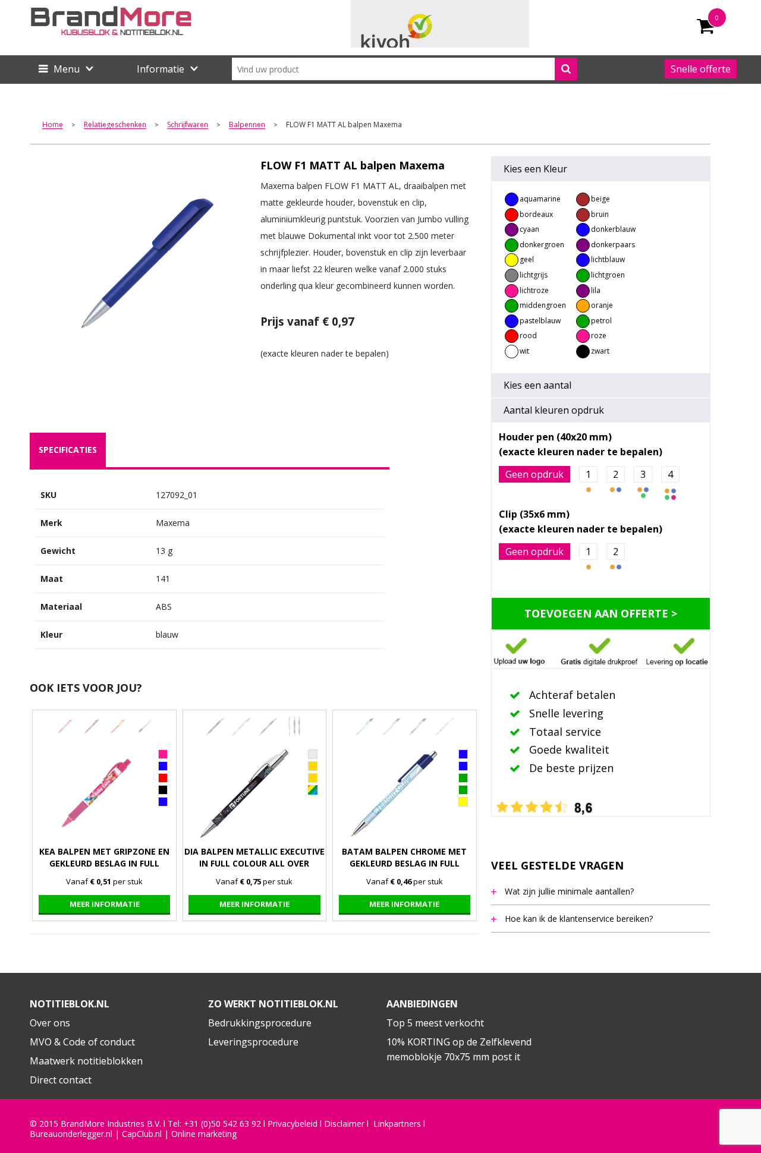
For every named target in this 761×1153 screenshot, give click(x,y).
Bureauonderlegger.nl (71, 1134)
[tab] (68, 450)
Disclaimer (344, 1124)
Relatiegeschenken (115, 125)
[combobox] (404, 69)
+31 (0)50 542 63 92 (222, 1124)
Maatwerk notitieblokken (86, 1060)
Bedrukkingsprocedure (260, 1022)
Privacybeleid (292, 1124)
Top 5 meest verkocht (435, 1022)
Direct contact (61, 1079)
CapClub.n (141, 1134)
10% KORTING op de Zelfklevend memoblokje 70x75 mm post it (459, 1049)
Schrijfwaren (187, 125)
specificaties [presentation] (68, 449)
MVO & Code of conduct (82, 1041)
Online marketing (204, 1134)
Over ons (50, 1022)
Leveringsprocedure (253, 1041)
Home (52, 125)
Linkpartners (397, 1124)
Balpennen (247, 125)
